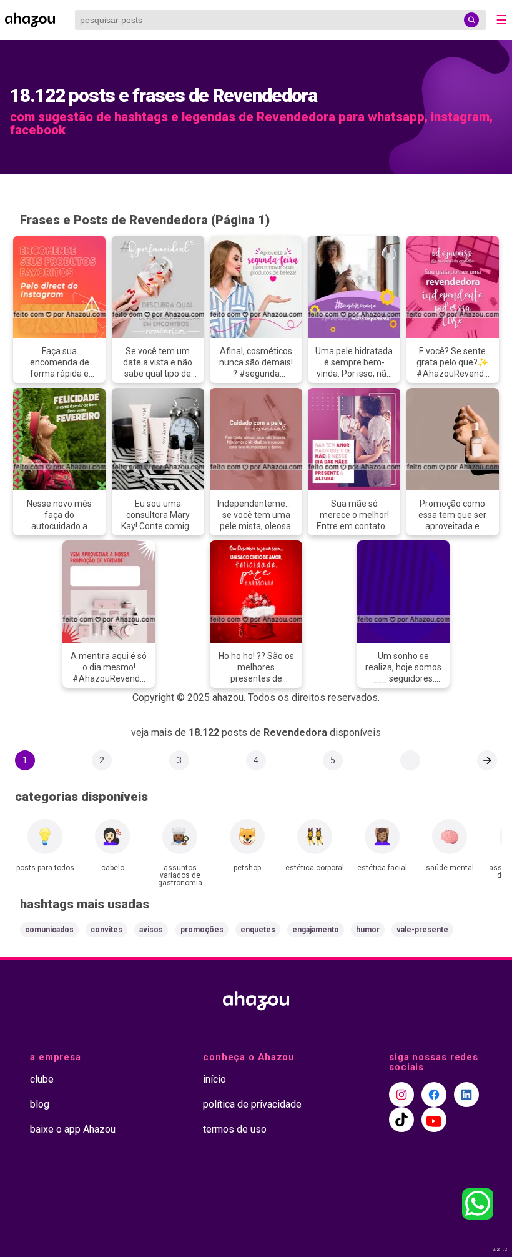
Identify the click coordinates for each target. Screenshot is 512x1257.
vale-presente (422, 929)
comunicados (49, 929)
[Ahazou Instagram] (401, 1094)
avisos (151, 929)
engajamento (315, 929)
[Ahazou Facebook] (433, 1094)
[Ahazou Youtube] (433, 1119)
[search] (471, 19)
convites (106, 929)
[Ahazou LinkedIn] (466, 1094)
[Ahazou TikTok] (401, 1119)
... (410, 760)
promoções (202, 929)
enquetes (257, 929)
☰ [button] (501, 19)
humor (368, 929)
